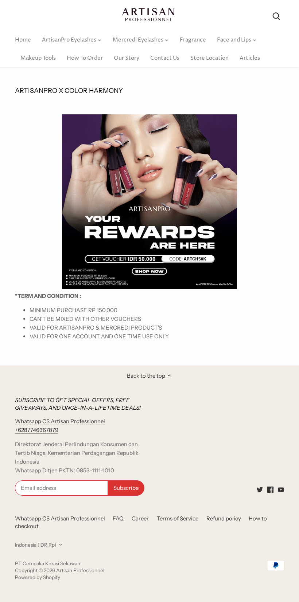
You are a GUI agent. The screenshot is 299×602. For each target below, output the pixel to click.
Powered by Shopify (37, 577)
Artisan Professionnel (80, 570)
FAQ (118, 518)
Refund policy (223, 518)
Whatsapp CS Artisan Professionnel (60, 518)
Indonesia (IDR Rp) (35, 545)
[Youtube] (281, 489)
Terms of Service (177, 518)
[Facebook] (270, 489)
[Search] (276, 15)
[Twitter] (260, 489)
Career (140, 518)
